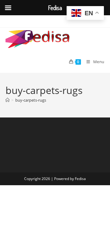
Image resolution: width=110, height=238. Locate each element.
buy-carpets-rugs (30, 100)
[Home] (7, 100)
